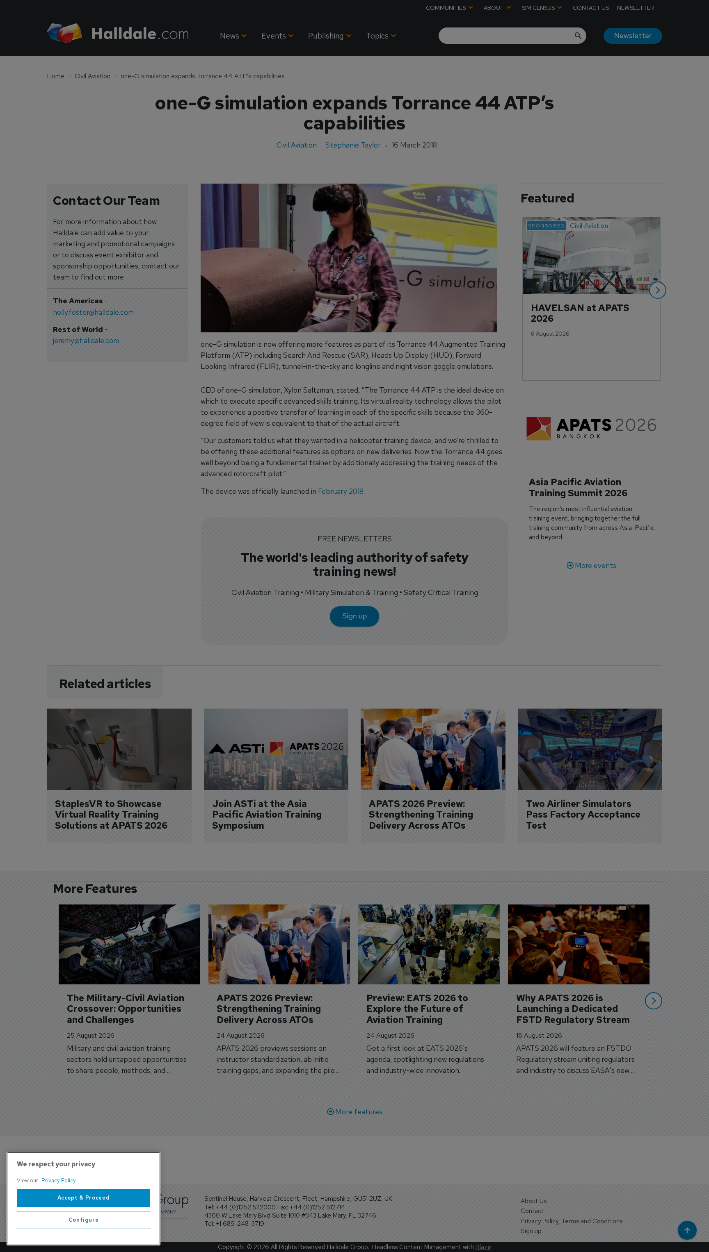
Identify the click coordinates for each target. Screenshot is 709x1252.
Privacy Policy (58, 1180)
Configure (84, 1219)
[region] (83, 1198)
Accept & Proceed (83, 1197)
